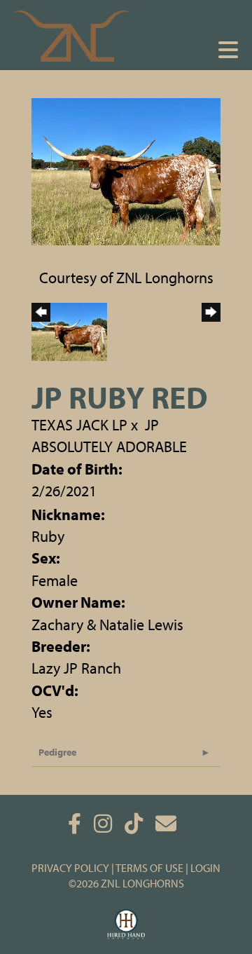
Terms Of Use (149, 868)
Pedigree (57, 752)
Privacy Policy (70, 868)
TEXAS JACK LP (79, 425)
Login (205, 868)
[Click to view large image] (125, 169)
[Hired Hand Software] (126, 924)
